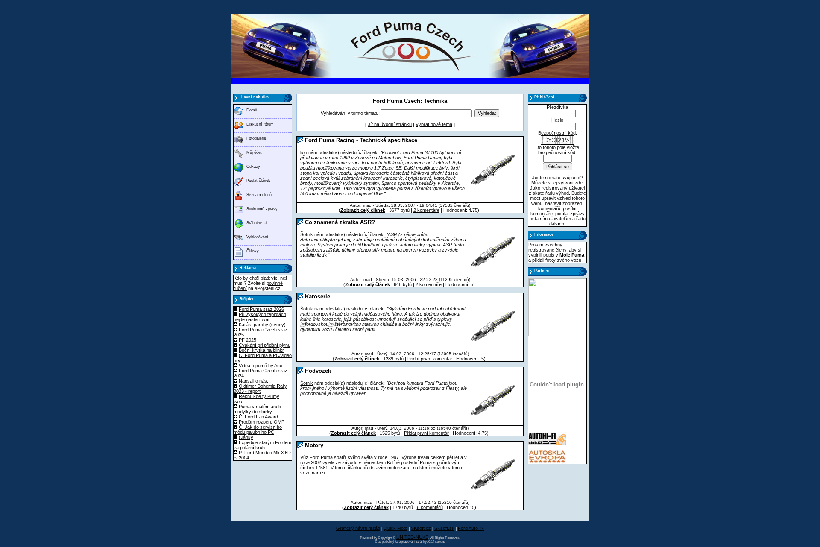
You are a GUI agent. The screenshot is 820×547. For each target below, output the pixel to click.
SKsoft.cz (421, 528)
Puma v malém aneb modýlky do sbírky (257, 409)
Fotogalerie (256, 138)
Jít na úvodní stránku (390, 124)
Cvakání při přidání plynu (264, 345)
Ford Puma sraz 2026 (261, 309)
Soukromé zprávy (262, 209)
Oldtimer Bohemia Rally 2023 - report (260, 388)
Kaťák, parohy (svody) (262, 324)
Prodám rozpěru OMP (261, 421)
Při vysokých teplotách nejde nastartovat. (260, 317)
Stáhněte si (256, 223)
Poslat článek (258, 180)
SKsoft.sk (444, 528)
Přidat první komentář (429, 358)
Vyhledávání (257, 237)
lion (303, 152)
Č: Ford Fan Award (258, 416)
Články (252, 251)
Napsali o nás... (255, 380)
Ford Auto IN (471, 528)
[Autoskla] (547, 462)
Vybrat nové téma (434, 124)
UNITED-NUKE (412, 537)
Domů (251, 110)
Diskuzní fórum (260, 124)
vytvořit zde (570, 182)
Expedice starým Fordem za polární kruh (262, 445)
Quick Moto (395, 528)
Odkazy (253, 166)
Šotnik (306, 234)
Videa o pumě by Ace (260, 365)
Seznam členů (259, 195)
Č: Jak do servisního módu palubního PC (258, 429)
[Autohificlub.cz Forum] (547, 443)
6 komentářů (430, 507)
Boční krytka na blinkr (261, 350)
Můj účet (254, 152)
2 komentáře (426, 210)
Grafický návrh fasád (358, 528)
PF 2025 (247, 339)
